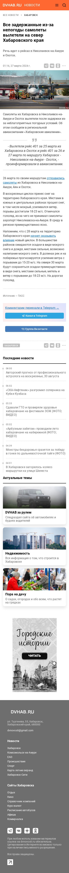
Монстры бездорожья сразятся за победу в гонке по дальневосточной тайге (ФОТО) (36, 451)
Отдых (11, 792)
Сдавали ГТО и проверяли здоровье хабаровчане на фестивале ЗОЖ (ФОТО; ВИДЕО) (34, 411)
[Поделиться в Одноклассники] (58, 66)
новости (32, 5)
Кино (10, 796)
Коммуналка (15, 819)
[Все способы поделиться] (64, 66)
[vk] (18, 830)
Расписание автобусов (21, 810)
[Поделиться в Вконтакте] (52, 66)
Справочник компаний (21, 801)
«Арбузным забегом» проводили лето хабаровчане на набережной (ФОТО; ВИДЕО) (32, 432)
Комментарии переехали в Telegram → (32, 308)
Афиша (11, 814)
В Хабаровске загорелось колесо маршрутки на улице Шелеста (29, 469)
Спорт (11, 765)
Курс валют (14, 805)
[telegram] (10, 830)
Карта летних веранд (20, 770)
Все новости (11, 15)
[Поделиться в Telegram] (46, 66)
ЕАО (9, 757)
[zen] (27, 830)
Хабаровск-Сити (17, 774)
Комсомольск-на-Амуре (21, 752)
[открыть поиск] (64, 5)
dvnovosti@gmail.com (20, 730)
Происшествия (16, 761)
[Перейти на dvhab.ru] (12, 5)
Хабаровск (31, 15)
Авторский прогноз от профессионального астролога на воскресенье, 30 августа (36, 374)
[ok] (35, 830)
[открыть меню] (57, 5)
